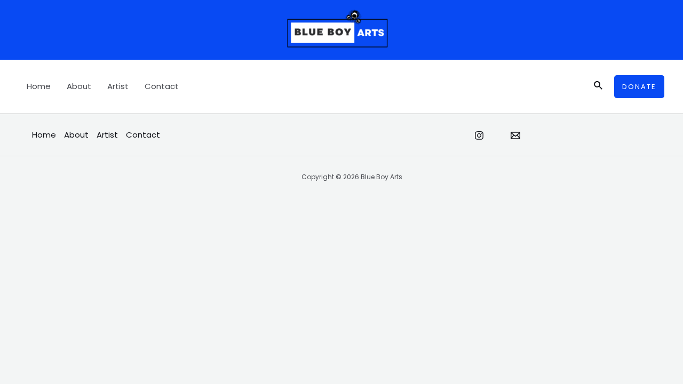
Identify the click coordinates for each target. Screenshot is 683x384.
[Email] (515, 135)
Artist (118, 86)
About (79, 86)
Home (39, 86)
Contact (162, 86)
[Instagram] (479, 135)
